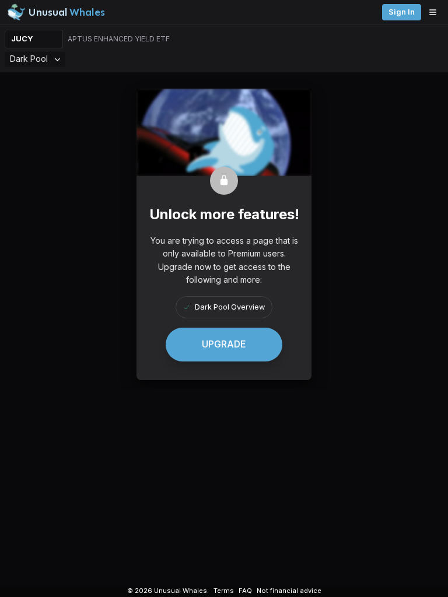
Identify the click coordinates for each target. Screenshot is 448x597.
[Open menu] (435, 12)
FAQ (245, 591)
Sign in (401, 12)
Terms (224, 591)
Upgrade (224, 344)
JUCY (22, 38)
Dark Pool (29, 59)
